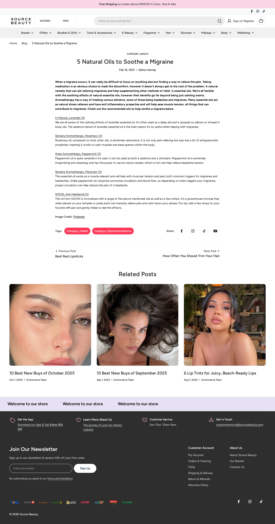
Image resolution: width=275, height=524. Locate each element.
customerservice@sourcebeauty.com (239, 424)
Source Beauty (29, 514)
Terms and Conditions (60, 478)
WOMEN (45, 20)
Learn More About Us (97, 419)
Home (13, 43)
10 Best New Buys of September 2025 (132, 373)
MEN (66, 20)
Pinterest (79, 216)
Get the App (25, 419)
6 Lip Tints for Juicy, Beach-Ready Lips (220, 373)
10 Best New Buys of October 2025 (42, 373)
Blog (24, 43)
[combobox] (159, 20)
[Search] (219, 21)
